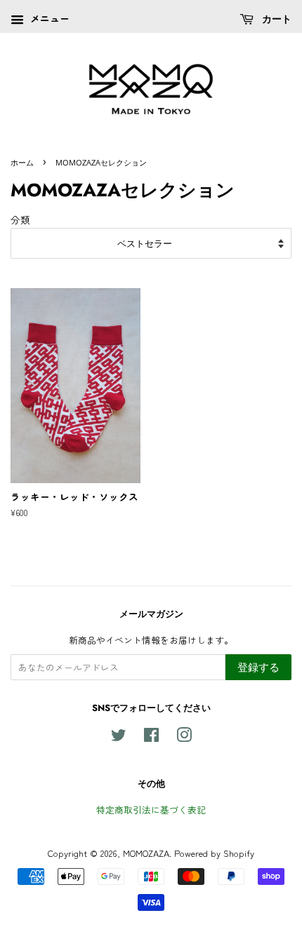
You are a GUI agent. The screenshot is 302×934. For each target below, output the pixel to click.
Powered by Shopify (214, 853)
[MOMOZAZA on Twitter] (118, 737)
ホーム (22, 162)
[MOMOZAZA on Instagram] (184, 737)
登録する (258, 667)
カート (275, 18)
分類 (20, 219)
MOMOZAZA (146, 853)
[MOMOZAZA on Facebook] (151, 737)
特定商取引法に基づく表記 (151, 809)
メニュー (48, 18)
